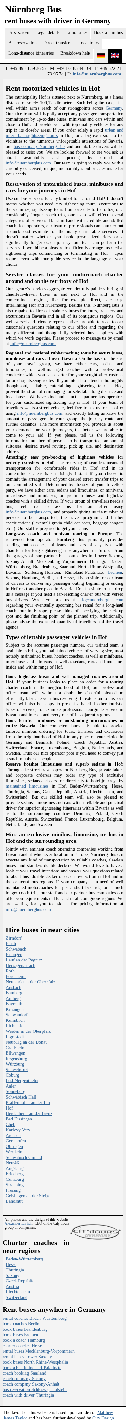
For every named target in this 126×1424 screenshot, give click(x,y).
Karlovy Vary (18, 1129)
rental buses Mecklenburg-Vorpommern (39, 1351)
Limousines (76, 32)
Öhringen (14, 1146)
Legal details (47, 32)
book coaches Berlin (21, 1323)
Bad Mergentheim (22, 1080)
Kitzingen (15, 1009)
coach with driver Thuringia (28, 1395)
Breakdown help (75, 52)
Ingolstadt (15, 1036)
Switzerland (16, 1297)
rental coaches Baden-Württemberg (35, 1318)
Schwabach (16, 948)
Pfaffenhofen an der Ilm (28, 1102)
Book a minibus (108, 32)
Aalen (11, 1086)
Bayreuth (14, 1003)
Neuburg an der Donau (26, 1042)
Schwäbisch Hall (21, 1097)
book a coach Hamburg (24, 1340)
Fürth (11, 943)
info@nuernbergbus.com (97, 73)
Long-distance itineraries (31, 52)
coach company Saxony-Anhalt (31, 1384)
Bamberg (14, 992)
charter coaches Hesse (22, 1345)
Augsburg (15, 1168)
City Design (103, 1417)
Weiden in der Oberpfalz (28, 1031)
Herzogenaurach (20, 965)
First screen (18, 32)
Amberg (13, 998)
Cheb (10, 1124)
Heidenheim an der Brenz (29, 1113)
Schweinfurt (17, 1069)
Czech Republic (20, 1280)
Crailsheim (16, 1047)
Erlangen (14, 954)
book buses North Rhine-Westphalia (35, 1362)
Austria (12, 1286)
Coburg (12, 1075)
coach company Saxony (24, 1378)
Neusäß (12, 1162)
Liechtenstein (18, 1291)
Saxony (12, 1275)
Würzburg (15, 1064)
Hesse (11, 1264)
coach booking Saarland (24, 1373)
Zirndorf (14, 938)
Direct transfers (57, 42)
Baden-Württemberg (24, 1258)
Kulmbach (15, 1020)
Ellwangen (15, 1053)
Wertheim (15, 1151)
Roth (10, 970)
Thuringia (15, 1269)
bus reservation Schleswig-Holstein (35, 1389)
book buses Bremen (20, 1334)
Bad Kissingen (19, 1118)
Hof (9, 1107)
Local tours (88, 42)
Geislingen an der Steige (28, 1195)
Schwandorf (17, 1014)
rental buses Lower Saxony (27, 1356)
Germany (114, 108)
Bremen (115, 572)
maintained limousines (27, 786)
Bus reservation (22, 42)
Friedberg (15, 1173)
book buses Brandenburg (25, 1329)
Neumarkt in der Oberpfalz (30, 981)
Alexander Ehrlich (18, 1223)
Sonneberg (15, 1091)
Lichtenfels (16, 1025)
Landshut (14, 1201)
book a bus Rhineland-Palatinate (32, 1367)
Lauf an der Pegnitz (24, 959)
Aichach (13, 1135)
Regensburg (16, 1058)
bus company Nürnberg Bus (39, 146)
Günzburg (15, 1179)
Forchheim (16, 976)
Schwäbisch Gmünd (24, 1157)
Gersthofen (16, 1140)
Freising (13, 1190)
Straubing (15, 1184)
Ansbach (13, 987)
